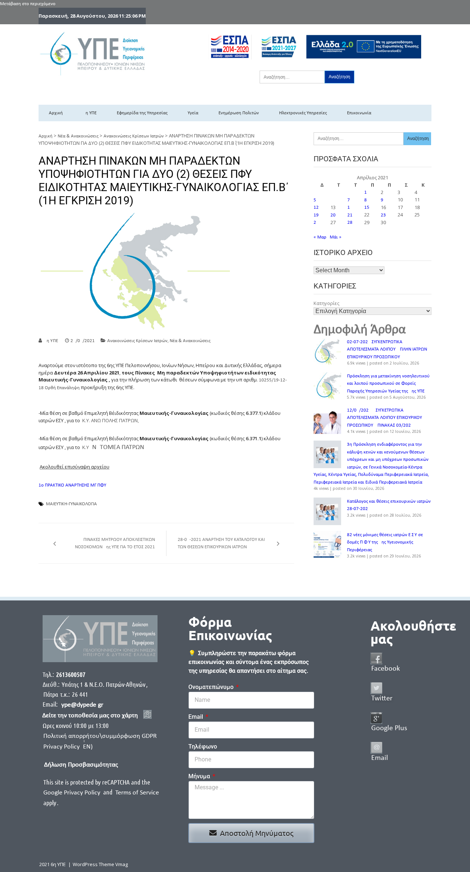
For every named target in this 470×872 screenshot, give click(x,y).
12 (316, 207)
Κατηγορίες (326, 303)
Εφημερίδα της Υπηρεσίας (142, 113)
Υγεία (193, 113)
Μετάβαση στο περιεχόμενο (27, 3)
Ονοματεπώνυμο (211, 686)
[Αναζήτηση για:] (292, 76)
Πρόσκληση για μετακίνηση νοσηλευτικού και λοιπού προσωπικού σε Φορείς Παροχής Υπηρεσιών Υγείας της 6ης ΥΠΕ (388, 384)
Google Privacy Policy (72, 792)
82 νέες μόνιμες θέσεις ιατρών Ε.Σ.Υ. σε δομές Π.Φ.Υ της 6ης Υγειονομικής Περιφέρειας (385, 542)
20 (333, 215)
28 (349, 222)
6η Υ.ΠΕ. (51, 340)
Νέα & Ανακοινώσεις (78, 136)
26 (316, 222)
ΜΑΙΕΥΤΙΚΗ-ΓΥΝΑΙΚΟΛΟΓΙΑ (71, 504)
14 (349, 207)
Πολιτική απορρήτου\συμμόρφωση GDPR (100, 736)
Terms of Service (137, 792)
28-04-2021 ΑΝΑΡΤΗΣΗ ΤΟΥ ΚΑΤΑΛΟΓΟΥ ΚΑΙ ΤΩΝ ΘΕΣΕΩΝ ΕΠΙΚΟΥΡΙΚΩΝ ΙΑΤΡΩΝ (221, 543)
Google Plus (389, 728)
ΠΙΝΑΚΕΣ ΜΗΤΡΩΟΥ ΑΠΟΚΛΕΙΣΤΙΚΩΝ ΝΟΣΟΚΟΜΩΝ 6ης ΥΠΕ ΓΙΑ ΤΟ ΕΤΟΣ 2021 (115, 543)
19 (316, 215)
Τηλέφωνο (202, 746)
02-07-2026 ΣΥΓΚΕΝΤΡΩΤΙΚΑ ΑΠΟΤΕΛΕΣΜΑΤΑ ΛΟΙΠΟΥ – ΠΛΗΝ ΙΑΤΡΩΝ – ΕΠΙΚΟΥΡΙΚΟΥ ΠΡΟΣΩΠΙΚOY (388, 349)
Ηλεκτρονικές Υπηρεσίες (303, 113)
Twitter (382, 698)
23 (383, 215)
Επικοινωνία (359, 113)
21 (349, 215)
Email (196, 716)
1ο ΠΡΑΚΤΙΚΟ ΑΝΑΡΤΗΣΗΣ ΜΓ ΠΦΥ (72, 485)
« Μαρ (320, 237)
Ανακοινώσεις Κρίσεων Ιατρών (134, 136)
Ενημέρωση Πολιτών (238, 113)
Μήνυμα (200, 776)
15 (366, 207)
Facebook (385, 668)
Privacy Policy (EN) (68, 746)
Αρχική (56, 113)
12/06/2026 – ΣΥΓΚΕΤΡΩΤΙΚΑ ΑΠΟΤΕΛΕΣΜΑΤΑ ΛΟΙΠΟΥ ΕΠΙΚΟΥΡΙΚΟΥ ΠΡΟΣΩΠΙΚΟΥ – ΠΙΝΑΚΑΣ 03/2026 (384, 418)
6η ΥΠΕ (90, 113)
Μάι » (335, 237)
